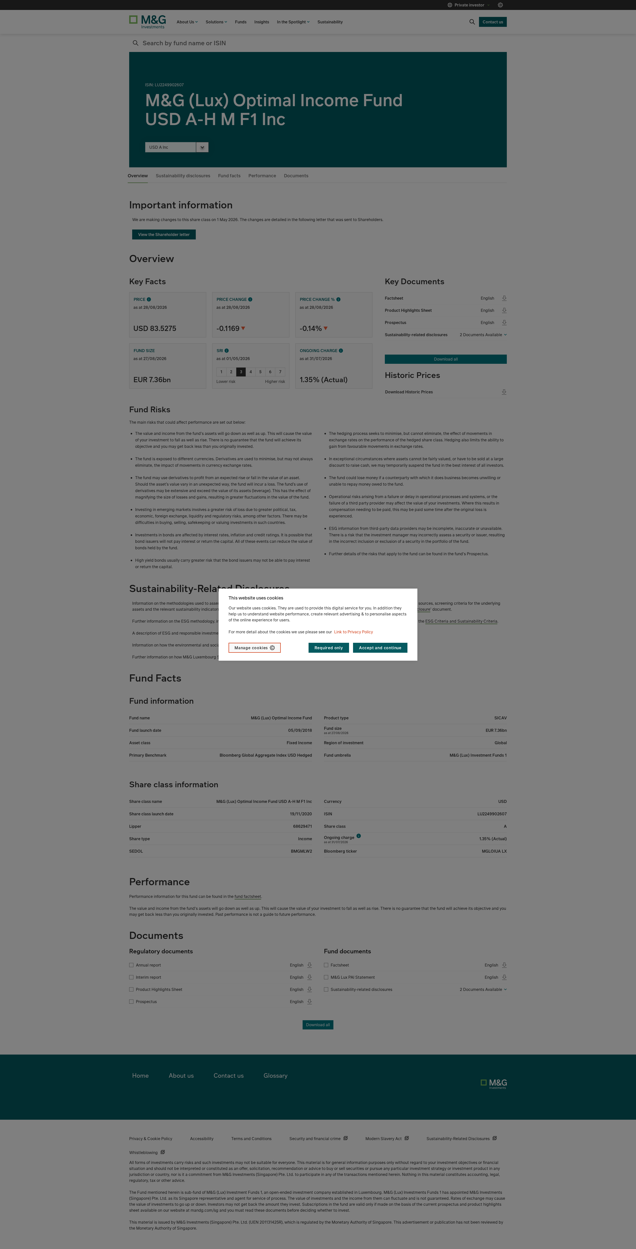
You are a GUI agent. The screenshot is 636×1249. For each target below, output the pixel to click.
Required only (329, 647)
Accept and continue (380, 647)
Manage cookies (251, 647)
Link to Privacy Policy (353, 632)
